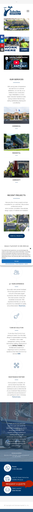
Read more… (22, 305)
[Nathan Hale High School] (10, 219)
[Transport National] (22, 227)
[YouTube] (2, 45)
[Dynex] (10, 227)
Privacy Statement (19, 263)
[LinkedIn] (2, 41)
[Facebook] (2, 37)
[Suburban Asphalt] (15, 11)
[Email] (2, 49)
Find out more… (16, 397)
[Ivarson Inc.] (22, 219)
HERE (18, 353)
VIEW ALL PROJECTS (16, 236)
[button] (30, 248)
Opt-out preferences (10, 263)
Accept (16, 261)
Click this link (16, 493)
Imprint (26, 263)
